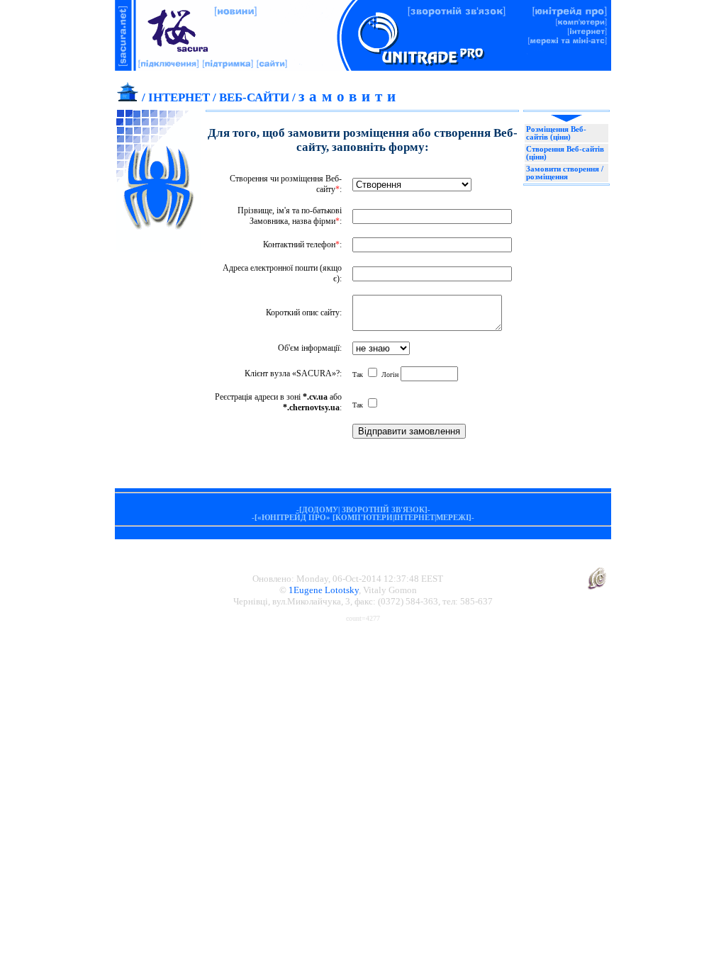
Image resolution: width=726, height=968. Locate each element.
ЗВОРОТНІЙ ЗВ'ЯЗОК (383, 510)
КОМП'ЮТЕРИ (364, 518)
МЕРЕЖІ (452, 518)
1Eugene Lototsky (324, 590)
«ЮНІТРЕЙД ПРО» (293, 518)
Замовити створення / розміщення (564, 173)
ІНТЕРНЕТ (179, 97)
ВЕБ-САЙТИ (254, 97)
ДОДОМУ (320, 510)
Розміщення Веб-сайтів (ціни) (556, 133)
